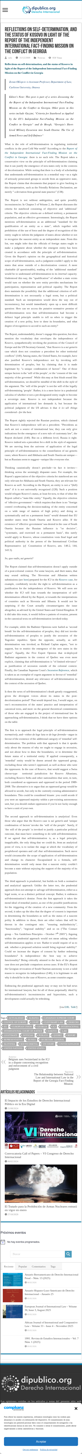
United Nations (13, 1048)
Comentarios (39, 1266)
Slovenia (9, 1044)
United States (36, 1048)
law (64, 1031)
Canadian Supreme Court (59, 1018)
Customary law (53, 1022)
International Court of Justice (23, 1031)
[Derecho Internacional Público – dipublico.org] (41, 9)
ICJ (54, 1026)
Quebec (57, 1035)
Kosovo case (66, 579)
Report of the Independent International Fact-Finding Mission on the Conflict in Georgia (41, 153)
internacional (70, 1026)
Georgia (42, 1026)
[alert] (41, 1242)
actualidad (16, 1018)
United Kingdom (69, 1044)
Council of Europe (15, 1022)
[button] (76, 1408)
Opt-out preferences (30, 1449)
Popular (23, 1266)
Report (71, 1035)
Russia (32, 1039)
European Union (22, 1026)
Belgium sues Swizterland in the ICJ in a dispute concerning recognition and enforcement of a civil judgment (29, 1063)
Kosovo (52, 1031)
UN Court (48, 1044)
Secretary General (52, 1039)
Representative (13, 1039)
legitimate (11, 1035)
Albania (34, 1018)
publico (43, 1035)
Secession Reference (58, 670)
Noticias (41, 58)
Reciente (9, 1266)
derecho (73, 1022)
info (10, 58)
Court (35, 1022)
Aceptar (41, 1441)
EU (5, 1026)
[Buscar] (68, 1254)
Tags (53, 1266)
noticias (28, 1035)
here (26, 579)
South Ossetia (29, 1044)
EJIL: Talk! (70, 1007)
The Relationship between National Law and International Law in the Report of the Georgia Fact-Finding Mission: (53, 1078)
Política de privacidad (48, 1449)
